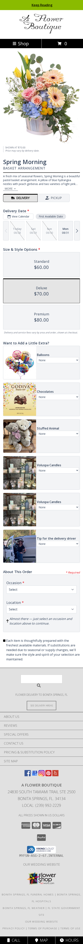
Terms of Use (70, 928)
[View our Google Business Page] (34, 775)
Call (15, 940)
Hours (71, 940)
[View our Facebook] (28, 775)
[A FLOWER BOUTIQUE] (41, 33)
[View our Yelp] (55, 775)
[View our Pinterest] (48, 775)
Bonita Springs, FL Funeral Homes (28, 894)
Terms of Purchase (42, 928)
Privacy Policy (14, 928)
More (9, 188)
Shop (23, 43)
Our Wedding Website (41, 864)
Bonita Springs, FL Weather (24, 908)
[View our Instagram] (41, 775)
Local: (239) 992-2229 (41, 805)
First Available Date (51, 216)
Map (43, 940)
